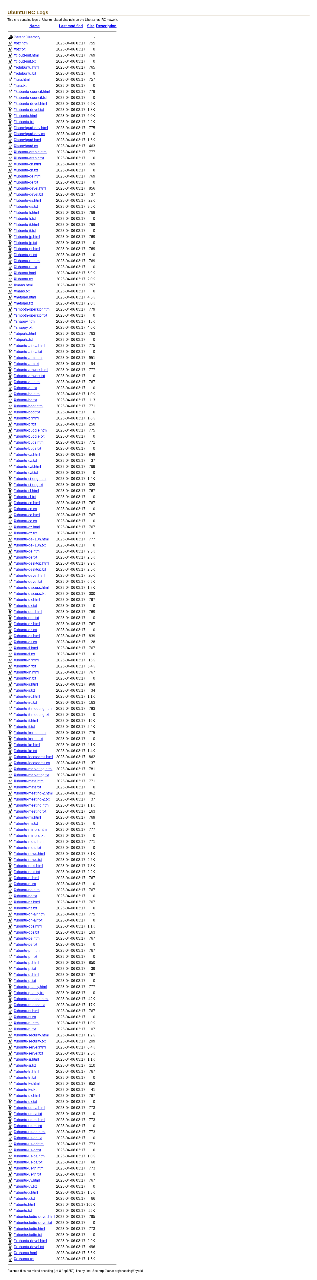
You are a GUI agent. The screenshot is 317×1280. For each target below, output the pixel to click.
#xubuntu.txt (24, 1259)
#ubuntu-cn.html (27, 503)
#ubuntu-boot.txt (27, 412)
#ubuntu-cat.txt (26, 473)
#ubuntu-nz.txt (25, 908)
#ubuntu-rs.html (26, 1011)
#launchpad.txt (26, 146)
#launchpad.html (27, 140)
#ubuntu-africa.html (29, 346)
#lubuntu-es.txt (26, 206)
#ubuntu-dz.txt (25, 630)
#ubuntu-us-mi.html (29, 1120)
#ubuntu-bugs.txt (27, 448)
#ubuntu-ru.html (26, 1023)
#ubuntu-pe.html (27, 938)
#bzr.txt (19, 49)
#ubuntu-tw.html (27, 1084)
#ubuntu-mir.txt (26, 823)
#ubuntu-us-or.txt (27, 1150)
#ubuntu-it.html (26, 721)
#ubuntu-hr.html (26, 660)
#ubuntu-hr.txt (25, 666)
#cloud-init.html (26, 55)
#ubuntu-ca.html (27, 454)
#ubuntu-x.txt (24, 1198)
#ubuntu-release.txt (29, 1005)
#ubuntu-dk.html (27, 600)
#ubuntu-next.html (28, 866)
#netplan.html (25, 297)
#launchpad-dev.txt (29, 134)
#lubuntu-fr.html (26, 212)
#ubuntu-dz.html (27, 624)
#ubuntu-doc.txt (26, 618)
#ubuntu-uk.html (27, 1096)
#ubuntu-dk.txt (25, 606)
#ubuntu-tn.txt (25, 1077)
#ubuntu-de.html (27, 551)
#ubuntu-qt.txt (25, 981)
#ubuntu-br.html (26, 418)
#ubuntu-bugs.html (29, 442)
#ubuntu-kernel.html (30, 733)
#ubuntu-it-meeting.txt (31, 715)
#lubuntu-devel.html (30, 188)
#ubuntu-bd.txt (25, 400)
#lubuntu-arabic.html (30, 152)
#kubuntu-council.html (32, 92)
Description (106, 26)
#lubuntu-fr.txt (25, 219)
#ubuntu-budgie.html (31, 430)
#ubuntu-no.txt (25, 896)
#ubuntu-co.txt (25, 521)
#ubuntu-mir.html (27, 817)
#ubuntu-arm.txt (26, 364)
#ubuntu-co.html (27, 515)
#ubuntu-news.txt (28, 860)
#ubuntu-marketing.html (33, 769)
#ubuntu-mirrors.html (31, 829)
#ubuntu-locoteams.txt (32, 763)
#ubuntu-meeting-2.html (33, 793)
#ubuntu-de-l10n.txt (29, 545)
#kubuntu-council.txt (30, 98)
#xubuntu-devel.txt (29, 1247)
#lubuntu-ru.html (27, 261)
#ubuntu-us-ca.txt (28, 1114)
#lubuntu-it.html (26, 225)
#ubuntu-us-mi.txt (28, 1126)
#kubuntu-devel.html (30, 104)
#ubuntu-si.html (26, 1059)
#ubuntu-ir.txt (24, 690)
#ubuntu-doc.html (28, 612)
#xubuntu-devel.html (30, 1241)
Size (90, 26)
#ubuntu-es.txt (25, 642)
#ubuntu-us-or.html (29, 1144)
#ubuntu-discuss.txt (29, 594)
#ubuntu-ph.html (27, 950)
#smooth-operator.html (32, 309)
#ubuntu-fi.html (26, 648)
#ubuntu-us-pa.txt (28, 1162)
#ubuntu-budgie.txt (29, 436)
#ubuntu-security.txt (29, 1041)
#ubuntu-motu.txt (27, 848)
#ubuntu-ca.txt (25, 460)
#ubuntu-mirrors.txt (29, 836)
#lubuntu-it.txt (25, 231)
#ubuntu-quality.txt (29, 993)
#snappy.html (25, 321)
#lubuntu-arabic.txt (29, 158)
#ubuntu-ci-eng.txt (28, 485)
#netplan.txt (23, 303)
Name (34, 26)
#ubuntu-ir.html (26, 684)
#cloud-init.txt (25, 61)
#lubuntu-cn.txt (26, 170)
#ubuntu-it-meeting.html (33, 708)
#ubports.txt (23, 340)
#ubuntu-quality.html (30, 987)
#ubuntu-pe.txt (25, 944)
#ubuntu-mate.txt (27, 787)
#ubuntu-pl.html (26, 963)
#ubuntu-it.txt (24, 727)
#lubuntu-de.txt (26, 182)
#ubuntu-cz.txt (25, 533)
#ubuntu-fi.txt (24, 654)
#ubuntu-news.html (29, 854)
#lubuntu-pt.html (27, 249)
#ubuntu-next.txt (27, 872)
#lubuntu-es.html (27, 200)
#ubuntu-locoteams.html (33, 757)
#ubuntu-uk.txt (25, 1102)
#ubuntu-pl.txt (25, 969)
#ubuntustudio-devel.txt (33, 1223)
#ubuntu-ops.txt (26, 932)
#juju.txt (20, 85)
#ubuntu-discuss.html (31, 588)
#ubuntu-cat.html (27, 467)
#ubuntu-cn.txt (25, 509)
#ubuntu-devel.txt (28, 581)
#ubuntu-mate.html (29, 781)
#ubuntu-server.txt (28, 1053)
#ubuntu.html (24, 1204)
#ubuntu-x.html (26, 1192)
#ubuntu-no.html (27, 890)
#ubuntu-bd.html (27, 394)
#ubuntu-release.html (31, 999)
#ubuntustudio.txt (28, 1235)
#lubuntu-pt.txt (25, 255)
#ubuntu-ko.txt (25, 751)
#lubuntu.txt (23, 279)
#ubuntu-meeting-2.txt (31, 799)
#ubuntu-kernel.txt (28, 739)
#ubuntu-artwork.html (31, 370)
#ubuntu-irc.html (27, 696)
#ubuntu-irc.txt (25, 702)
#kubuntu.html (25, 116)
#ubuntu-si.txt (25, 1065)
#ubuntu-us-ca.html (29, 1108)
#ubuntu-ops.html (28, 926)
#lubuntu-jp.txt (25, 243)
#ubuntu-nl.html (26, 878)
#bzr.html (21, 43)
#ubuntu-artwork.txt (29, 376)
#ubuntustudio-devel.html (34, 1217)
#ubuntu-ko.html (27, 745)
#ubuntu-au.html (27, 382)
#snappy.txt (23, 327)
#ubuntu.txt (23, 1211)
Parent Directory (27, 37)
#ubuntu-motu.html (29, 842)
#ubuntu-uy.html (27, 1180)
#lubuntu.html (25, 273)
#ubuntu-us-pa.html (29, 1156)
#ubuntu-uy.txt (25, 1186)
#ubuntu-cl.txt (25, 497)
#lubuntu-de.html (27, 176)
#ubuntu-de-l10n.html (31, 539)
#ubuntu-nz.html (27, 902)
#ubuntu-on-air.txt (28, 920)
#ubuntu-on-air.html (29, 914)
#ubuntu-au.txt (25, 388)
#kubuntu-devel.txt (29, 110)
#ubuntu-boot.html (28, 406)
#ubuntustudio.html (29, 1229)
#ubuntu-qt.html (26, 975)
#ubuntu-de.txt (25, 557)
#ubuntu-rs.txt (25, 1017)
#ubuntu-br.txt (25, 424)
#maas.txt (21, 291)
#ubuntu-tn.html (26, 1071)
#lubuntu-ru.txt (25, 267)
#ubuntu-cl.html (26, 491)
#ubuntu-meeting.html (31, 805)
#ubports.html (25, 333)
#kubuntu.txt (24, 122)
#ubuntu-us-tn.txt (27, 1174)
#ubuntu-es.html (27, 636)
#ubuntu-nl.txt (25, 884)
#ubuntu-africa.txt (28, 352)
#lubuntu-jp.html (27, 237)
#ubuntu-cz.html (27, 527)
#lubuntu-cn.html (27, 164)
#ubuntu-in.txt (25, 678)
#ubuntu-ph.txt (25, 956)
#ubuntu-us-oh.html (29, 1132)
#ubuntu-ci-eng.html (30, 479)
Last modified (71, 26)
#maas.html (23, 285)
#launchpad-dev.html (31, 128)
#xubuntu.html (25, 1253)
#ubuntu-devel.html (29, 575)
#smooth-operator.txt (30, 315)
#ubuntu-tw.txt (25, 1090)
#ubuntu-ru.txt (25, 1029)
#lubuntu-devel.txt (28, 194)
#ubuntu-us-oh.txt (28, 1138)
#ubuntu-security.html (31, 1035)
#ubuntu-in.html (26, 672)
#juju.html (22, 79)
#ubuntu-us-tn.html (29, 1168)
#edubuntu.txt (25, 73)
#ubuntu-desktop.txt (30, 569)
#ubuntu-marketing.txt (31, 775)
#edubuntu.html (26, 67)
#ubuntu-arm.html (28, 358)
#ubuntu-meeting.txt (30, 811)
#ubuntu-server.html (30, 1047)
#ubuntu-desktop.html (31, 563)
